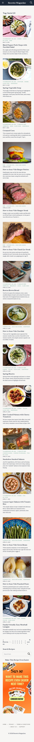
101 (15, 642)
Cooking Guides (7, 453)
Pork (10, 40)
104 (21, 642)
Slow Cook (6, 83)
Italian (10, 369)
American (6, 126)
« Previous (5, 642)
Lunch (25, 38)
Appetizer (20, 81)
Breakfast (13, 285)
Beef (4, 165)
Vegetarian (14, 83)
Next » (28, 642)
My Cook (5, 40)
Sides (11, 126)
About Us (13, 726)
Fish (28, 453)
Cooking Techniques (20, 453)
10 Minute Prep (21, 124)
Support (22, 726)
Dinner (19, 38)
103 (19, 642)
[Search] (31, 2)
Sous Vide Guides (21, 165)
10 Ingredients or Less (9, 38)
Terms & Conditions (23, 724)
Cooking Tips (10, 165)
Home (4, 724)
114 (25, 642)
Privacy (11, 724)
